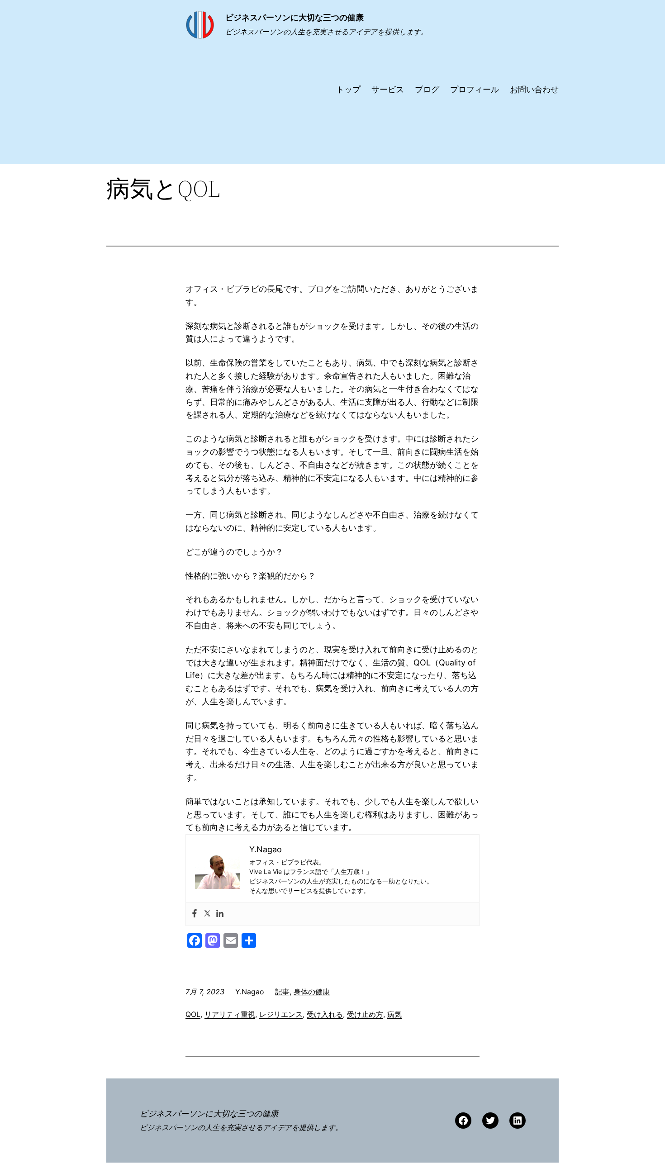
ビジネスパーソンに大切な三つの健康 (294, 17)
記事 (282, 991)
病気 (394, 1014)
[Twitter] (207, 914)
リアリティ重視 (229, 1014)
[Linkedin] (220, 914)
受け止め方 (365, 1014)
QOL (192, 1014)
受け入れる (325, 1014)
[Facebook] (194, 914)
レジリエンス (281, 1014)
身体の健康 (312, 991)
